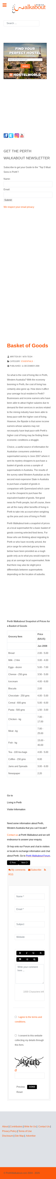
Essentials (27, 361)
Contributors (16, 1126)
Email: (7, 189)
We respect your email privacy (19, 207)
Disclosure (7, 1136)
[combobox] (21, 23)
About (5, 1126)
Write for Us (30, 1126)
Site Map (19, 1136)
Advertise (31, 1136)
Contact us (12, 835)
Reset (20, 1092)
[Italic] (26, 953)
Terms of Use (25, 1131)
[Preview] (34, 959)
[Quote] (20, 959)
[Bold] (19, 953)
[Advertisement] (21, 105)
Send (32, 1087)
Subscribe (36, 870)
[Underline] (33, 953)
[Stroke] (40, 953)
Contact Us (44, 1126)
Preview (21, 1087)
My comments (18, 870)
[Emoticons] (27, 959)
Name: (7, 179)
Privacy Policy (9, 1131)
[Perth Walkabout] (28, 8)
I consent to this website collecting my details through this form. (29, 1040)
